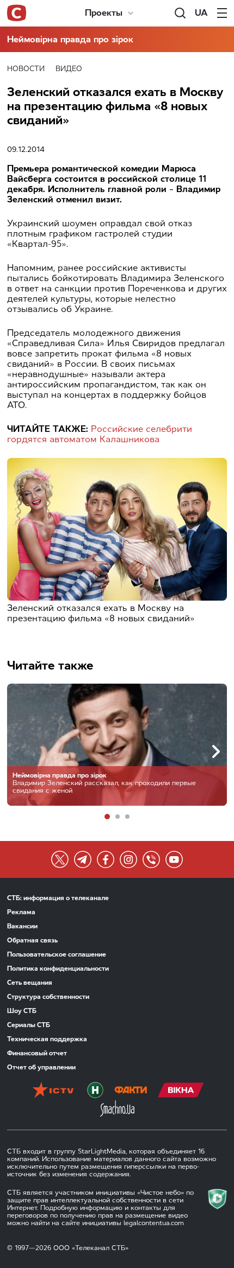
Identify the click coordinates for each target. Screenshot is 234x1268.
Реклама (21, 912)
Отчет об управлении (41, 1067)
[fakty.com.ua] (130, 1091)
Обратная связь (32, 940)
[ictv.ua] (53, 1091)
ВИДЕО (69, 69)
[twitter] (60, 859)
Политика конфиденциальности (58, 968)
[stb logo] (16, 13)
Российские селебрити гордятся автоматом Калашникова (99, 434)
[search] (180, 13)
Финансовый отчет (37, 1053)
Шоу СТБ (21, 1011)
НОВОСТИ (26, 69)
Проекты (103, 13)
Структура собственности (48, 997)
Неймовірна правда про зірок (70, 39)
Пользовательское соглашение (56, 954)
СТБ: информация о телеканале (58, 898)
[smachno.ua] (117, 1109)
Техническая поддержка (47, 1039)
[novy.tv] (95, 1091)
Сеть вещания (29, 982)
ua (201, 13)
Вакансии (22, 926)
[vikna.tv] (181, 1091)
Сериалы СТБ (28, 1025)
